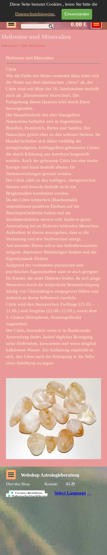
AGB (70, 483)
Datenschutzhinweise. (35, 14)
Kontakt (51, 484)
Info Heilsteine (33, 45)
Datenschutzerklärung (30, 496)
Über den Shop (18, 484)
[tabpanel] (53, 210)
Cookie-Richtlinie (29, 493)
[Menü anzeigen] (11, 23)
